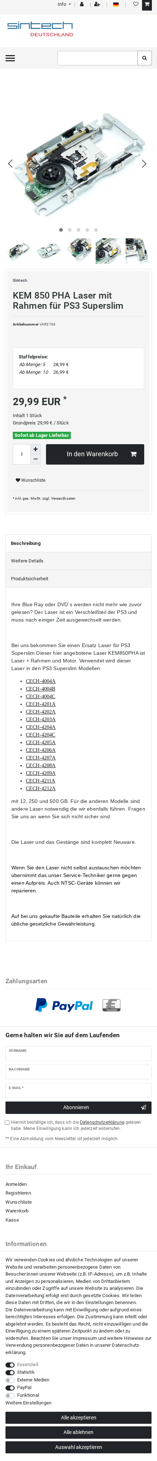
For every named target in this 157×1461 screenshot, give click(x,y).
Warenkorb (16, 1211)
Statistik (26, 1372)
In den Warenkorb (92, 454)
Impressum (85, 1338)
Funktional (28, 1395)
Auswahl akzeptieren (78, 1447)
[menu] (10, 58)
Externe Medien (33, 1380)
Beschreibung (26, 543)
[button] (64, 4)
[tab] (78, 543)
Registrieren (18, 1193)
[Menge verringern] (35, 459)
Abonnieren (76, 1107)
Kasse (12, 1220)
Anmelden (16, 1184)
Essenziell (27, 1364)
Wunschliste (32, 480)
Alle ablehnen (78, 1432)
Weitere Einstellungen (28, 1403)
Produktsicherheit (29, 578)
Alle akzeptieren (78, 1417)
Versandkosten (63, 498)
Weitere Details (27, 561)
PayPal (24, 1387)
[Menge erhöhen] (35, 449)
